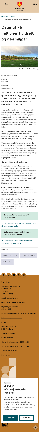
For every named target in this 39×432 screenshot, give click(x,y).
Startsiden (4, 17)
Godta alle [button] (11, 418)
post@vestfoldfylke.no (9, 298)
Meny (35, 4)
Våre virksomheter (8, 333)
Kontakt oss (5, 355)
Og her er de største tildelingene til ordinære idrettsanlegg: (19, 233)
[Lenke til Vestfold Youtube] (14, 275)
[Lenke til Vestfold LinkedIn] (19, 275)
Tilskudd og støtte (28, 255)
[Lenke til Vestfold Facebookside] (3, 275)
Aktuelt (13, 17)
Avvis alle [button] (26, 418)
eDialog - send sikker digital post (13, 302)
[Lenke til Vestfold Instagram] (9, 275)
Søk (4, 4)
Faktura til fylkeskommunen (11, 318)
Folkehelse (7, 262)
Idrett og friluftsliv (10, 255)
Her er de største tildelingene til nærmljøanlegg (19, 216)
